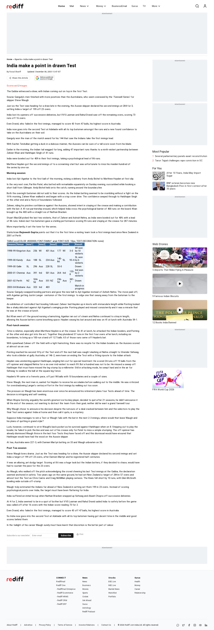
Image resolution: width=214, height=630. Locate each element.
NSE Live (112, 585)
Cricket (85, 597)
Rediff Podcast (88, 612)
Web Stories (160, 244)
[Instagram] (194, 625)
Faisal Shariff (15, 72)
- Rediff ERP (61, 604)
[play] (180, 257)
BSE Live (112, 582)
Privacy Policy (45, 625)
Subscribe (66, 535)
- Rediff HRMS (62, 597)
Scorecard (12, 85)
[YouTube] (200, 625)
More (154, 6)
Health (137, 582)
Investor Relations (87, 625)
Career (137, 589)
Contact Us (106, 625)
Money (99, 6)
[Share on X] (183, 625)
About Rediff (12, 625)
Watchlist (112, 593)
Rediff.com (129, 625)
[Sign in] (205, 6)
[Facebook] (189, 625)
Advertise (28, 625)
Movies (85, 589)
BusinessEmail (119, 6)
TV (144, 6)
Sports (18, 59)
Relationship (140, 593)
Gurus (135, 6)
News (83, 6)
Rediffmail (60, 582)
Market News (114, 589)
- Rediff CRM (61, 600)
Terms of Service (65, 625)
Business (86, 585)
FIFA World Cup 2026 (163, 389)
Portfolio (112, 597)
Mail (72, 6)
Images (23, 85)
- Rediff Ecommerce (64, 593)
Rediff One (60, 585)
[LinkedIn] (206, 625)
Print (81, 534)
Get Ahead (86, 600)
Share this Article (20, 78)
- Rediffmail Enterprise (65, 589)
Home (61, 6)
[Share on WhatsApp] (178, 625)
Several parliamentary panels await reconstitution (181, 156)
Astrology (86, 608)
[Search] (197, 6)
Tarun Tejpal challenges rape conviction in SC (179, 160)
